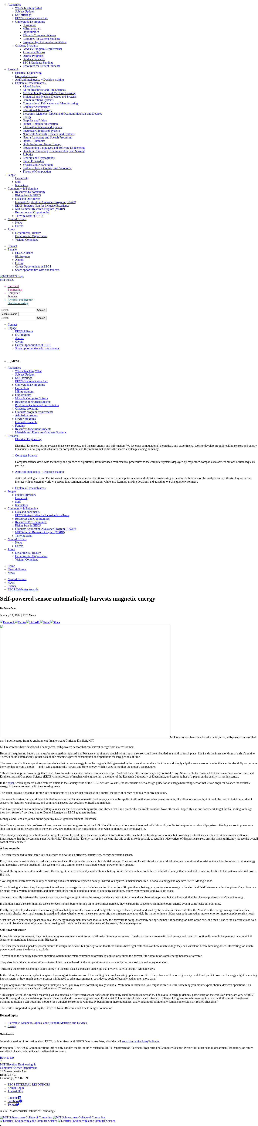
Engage (12, 249)
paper (11, 783)
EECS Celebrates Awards (23, 589)
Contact (12, 246)
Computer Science (26, 76)
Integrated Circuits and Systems (41, 130)
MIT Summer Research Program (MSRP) (40, 209)
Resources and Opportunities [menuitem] (32, 518)
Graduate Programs (26, 45)
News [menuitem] (18, 542)
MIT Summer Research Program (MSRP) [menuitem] (40, 532)
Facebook (13, 1101)
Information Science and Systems (42, 127)
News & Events (17, 219)
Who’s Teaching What (28, 8)
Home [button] (11, 566)
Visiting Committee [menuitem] (26, 559)
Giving (19, 263)
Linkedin (13, 1097)
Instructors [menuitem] (21, 505)
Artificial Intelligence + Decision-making (39, 79)
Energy (27, 117)
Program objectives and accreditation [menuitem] (37, 405)
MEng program (32, 28)
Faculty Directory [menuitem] (25, 494)
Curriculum (29, 25)
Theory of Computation (37, 171)
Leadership (21, 178)
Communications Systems (38, 100)
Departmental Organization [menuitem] (31, 556)
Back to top (7, 1057)
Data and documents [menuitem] (27, 511)
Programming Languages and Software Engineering (54, 147)
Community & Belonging (23, 188)
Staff (18, 181)
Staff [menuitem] (18, 501)
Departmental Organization (31, 236)
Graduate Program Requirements (42, 49)
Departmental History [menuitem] (28, 552)
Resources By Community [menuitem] (31, 522)
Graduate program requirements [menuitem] (34, 412)
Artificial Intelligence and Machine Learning (49, 93)
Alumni (19, 259)
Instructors (21, 185)
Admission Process (34, 52)
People (12, 175)
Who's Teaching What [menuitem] (28, 371)
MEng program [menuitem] (24, 391)
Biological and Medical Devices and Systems (49, 96)
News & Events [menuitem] (17, 539)
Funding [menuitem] (20, 425)
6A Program (22, 256)
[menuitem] (136, 439)
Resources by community (30, 192)
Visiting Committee (26, 239)
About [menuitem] (11, 549)
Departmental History (28, 232)
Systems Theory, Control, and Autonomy (47, 168)
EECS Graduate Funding (38, 62)
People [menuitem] (12, 491)
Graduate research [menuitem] (26, 422)
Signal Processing (33, 161)
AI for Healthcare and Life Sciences (44, 89)
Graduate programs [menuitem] (26, 408)
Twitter (12, 1104)
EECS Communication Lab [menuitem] (31, 381)
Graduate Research (34, 59)
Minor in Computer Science (39, 35)
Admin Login (16, 1087)
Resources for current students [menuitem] (33, 401)
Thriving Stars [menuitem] (23, 535)
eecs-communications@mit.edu (140, 1041)
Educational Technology (37, 110)
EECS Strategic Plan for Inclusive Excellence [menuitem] (42, 515)
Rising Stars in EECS (28, 195)
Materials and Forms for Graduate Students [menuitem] (40, 432)
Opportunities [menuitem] (23, 395)
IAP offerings (23, 14)
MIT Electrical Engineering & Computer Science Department (18, 1066)
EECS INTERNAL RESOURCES (29, 1084)
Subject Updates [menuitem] (25, 374)
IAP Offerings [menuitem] (23, 377)
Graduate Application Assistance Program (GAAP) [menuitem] (45, 528)
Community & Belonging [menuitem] (23, 508)
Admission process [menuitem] (26, 415)
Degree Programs (33, 55)
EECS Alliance (24, 252)
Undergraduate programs (30, 21)
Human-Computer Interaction (40, 123)
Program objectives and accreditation (44, 42)
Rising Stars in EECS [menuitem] (28, 525)
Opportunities (31, 31)
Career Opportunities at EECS (33, 266)
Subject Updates (25, 11)
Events (19, 226)
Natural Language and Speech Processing (47, 137)
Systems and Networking (38, 164)
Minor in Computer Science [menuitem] (31, 398)
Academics (14, 4)
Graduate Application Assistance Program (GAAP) (45, 202)
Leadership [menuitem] (21, 498)
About (11, 229)
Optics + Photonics (34, 140)
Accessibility (15, 1091)
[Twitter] (20, 622)
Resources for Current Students (41, 38)
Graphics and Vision (35, 120)
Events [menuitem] (19, 545)
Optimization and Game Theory (42, 144)
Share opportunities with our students (37, 269)
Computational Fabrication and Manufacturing (50, 103)
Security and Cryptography (39, 157)
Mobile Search (9, 314)
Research (13, 69)
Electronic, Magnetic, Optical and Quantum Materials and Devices (62, 113)
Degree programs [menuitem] (25, 418)
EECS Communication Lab (31, 18)
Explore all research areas (30, 83)
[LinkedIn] (33, 622)
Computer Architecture (36, 106)
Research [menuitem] (13, 435)
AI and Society (32, 86)
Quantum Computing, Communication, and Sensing (54, 151)
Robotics (28, 154)
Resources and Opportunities (32, 212)
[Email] (45, 622)
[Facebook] (7, 622)
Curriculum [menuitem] (22, 388)
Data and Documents (27, 198)
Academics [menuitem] (14, 367)
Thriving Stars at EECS (29, 215)
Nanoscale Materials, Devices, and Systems (48, 134)
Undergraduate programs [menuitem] (30, 384)
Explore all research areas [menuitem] (30, 488)
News (18, 222)
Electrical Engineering (28, 72)
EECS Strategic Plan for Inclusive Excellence (42, 205)
